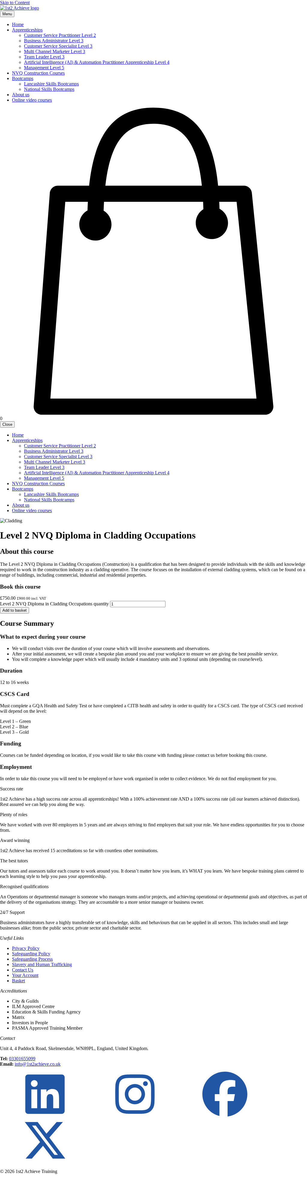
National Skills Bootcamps (49, 89)
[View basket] (153, 413)
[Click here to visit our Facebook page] (225, 1115)
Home (18, 24)
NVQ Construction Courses (38, 73)
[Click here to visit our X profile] (45, 1161)
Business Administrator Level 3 (53, 40)
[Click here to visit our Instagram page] (135, 1115)
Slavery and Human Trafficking (42, 964)
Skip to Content (15, 2)
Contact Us (22, 969)
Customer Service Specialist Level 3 (58, 46)
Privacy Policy (26, 948)
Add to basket (14, 610)
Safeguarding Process (32, 959)
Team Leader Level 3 (44, 56)
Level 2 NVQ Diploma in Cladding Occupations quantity (54, 603)
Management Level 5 (44, 67)
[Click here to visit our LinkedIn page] (45, 1115)
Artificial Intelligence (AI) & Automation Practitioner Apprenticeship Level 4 (96, 62)
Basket (18, 980)
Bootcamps (22, 78)
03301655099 (22, 1058)
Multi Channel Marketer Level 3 (54, 51)
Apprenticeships (27, 29)
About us (20, 94)
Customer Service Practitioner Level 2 (60, 35)
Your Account (25, 975)
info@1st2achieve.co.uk (38, 1064)
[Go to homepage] (19, 7)
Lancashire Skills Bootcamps (51, 83)
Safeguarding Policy (31, 953)
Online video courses (32, 100)
